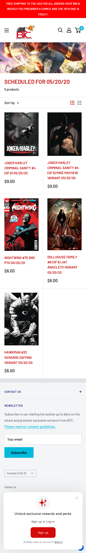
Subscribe (19, 452)
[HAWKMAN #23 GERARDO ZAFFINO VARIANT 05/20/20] (21, 319)
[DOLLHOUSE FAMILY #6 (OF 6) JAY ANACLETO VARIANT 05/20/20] (64, 224)
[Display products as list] (80, 103)
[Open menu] (6, 30)
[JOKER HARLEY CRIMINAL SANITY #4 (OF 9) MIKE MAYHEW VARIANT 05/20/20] (64, 134)
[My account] (69, 30)
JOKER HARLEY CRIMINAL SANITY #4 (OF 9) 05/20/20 (20, 168)
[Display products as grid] (72, 103)
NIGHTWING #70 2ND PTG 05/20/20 (19, 260)
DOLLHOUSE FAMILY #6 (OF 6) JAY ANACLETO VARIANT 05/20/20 (62, 264)
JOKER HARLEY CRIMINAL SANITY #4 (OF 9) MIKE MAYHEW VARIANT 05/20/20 (63, 170)
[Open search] (60, 30)
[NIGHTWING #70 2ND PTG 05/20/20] (21, 224)
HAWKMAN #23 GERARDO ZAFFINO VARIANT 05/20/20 (18, 357)
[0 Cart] (78, 30)
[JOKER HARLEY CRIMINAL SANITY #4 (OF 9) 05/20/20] (21, 134)
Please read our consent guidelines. (30, 426)
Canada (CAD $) (16, 473)
